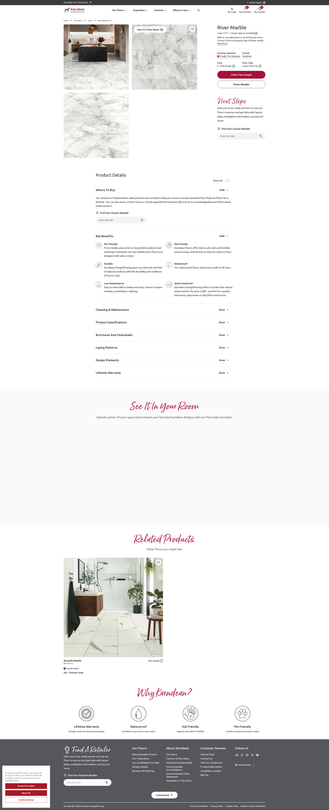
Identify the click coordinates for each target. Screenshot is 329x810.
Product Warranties (211, 766)
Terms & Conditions (199, 806)
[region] (26, 786)
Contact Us (206, 758)
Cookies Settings (26, 800)
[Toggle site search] (198, 10)
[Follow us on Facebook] (242, 755)
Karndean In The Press (178, 780)
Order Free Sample (241, 74)
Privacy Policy (216, 806)
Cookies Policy (232, 806)
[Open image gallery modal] (96, 57)
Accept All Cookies (26, 786)
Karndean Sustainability (179, 762)
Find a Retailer (241, 84)
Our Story (171, 754)
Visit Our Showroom (211, 762)
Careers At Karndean (178, 758)
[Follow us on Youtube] (257, 755)
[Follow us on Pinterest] (252, 755)
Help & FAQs (207, 754)
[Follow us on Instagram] (247, 755)
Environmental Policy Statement (178, 775)
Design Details (140, 766)
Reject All (26, 793)
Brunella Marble (72, 660)
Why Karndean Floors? (144, 754)
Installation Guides (210, 770)
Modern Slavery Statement (253, 806)
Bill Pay (204, 775)
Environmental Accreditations (174, 768)
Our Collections (140, 758)
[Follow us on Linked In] (237, 755)
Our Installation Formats (145, 762)
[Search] (260, 136)
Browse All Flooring (143, 770)
